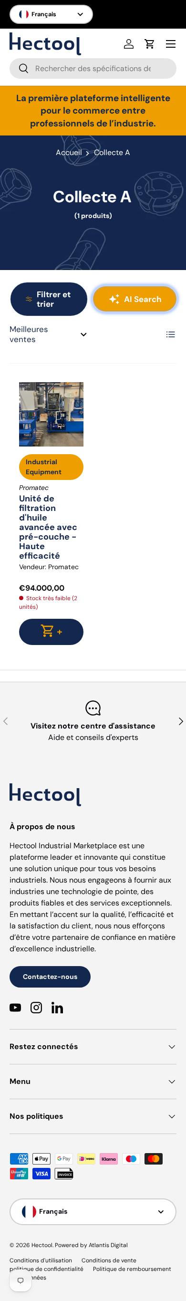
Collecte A (112, 152)
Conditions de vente (109, 1260)
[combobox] (93, 68)
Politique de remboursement (132, 1269)
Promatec (63, 566)
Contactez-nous (50, 976)
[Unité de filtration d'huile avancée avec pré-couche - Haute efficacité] (51, 414)
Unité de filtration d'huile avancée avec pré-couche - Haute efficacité (48, 527)
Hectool (41, 1245)
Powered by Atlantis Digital (91, 1245)
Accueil (69, 152)
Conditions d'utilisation (41, 1260)
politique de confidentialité (46, 1269)
